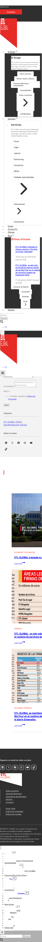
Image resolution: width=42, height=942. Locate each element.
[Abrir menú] (2, 373)
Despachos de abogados (16, 796)
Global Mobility (10, 912)
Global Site (4, 7)
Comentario (9, 386)
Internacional (29, 552)
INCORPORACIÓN (11, 425)
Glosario (9, 799)
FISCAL (19, 422)
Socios (10, 226)
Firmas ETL (13, 229)
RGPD (7, 391)
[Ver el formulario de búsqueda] (2, 332)
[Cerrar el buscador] (2, 932)
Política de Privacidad (14, 811)
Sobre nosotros (12, 791)
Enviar (6, 405)
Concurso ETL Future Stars (15, 875)
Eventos (11, 310)
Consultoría (9, 890)
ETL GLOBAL (9, 422)
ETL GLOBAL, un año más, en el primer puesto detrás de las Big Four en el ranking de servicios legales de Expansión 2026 (27, 270)
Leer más (19, 563)
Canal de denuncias (14, 794)
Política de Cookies (13, 814)
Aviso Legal (10, 808)
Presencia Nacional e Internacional (18, 860)
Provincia (8, 377)
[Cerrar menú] (0, 847)
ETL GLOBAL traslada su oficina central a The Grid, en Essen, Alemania (26, 249)
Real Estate (9, 904)
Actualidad (18, 552)
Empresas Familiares (13, 898)
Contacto (11, 11)
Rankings (18, 628)
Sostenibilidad (10, 863)
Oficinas (11, 232)
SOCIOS (23, 425)
